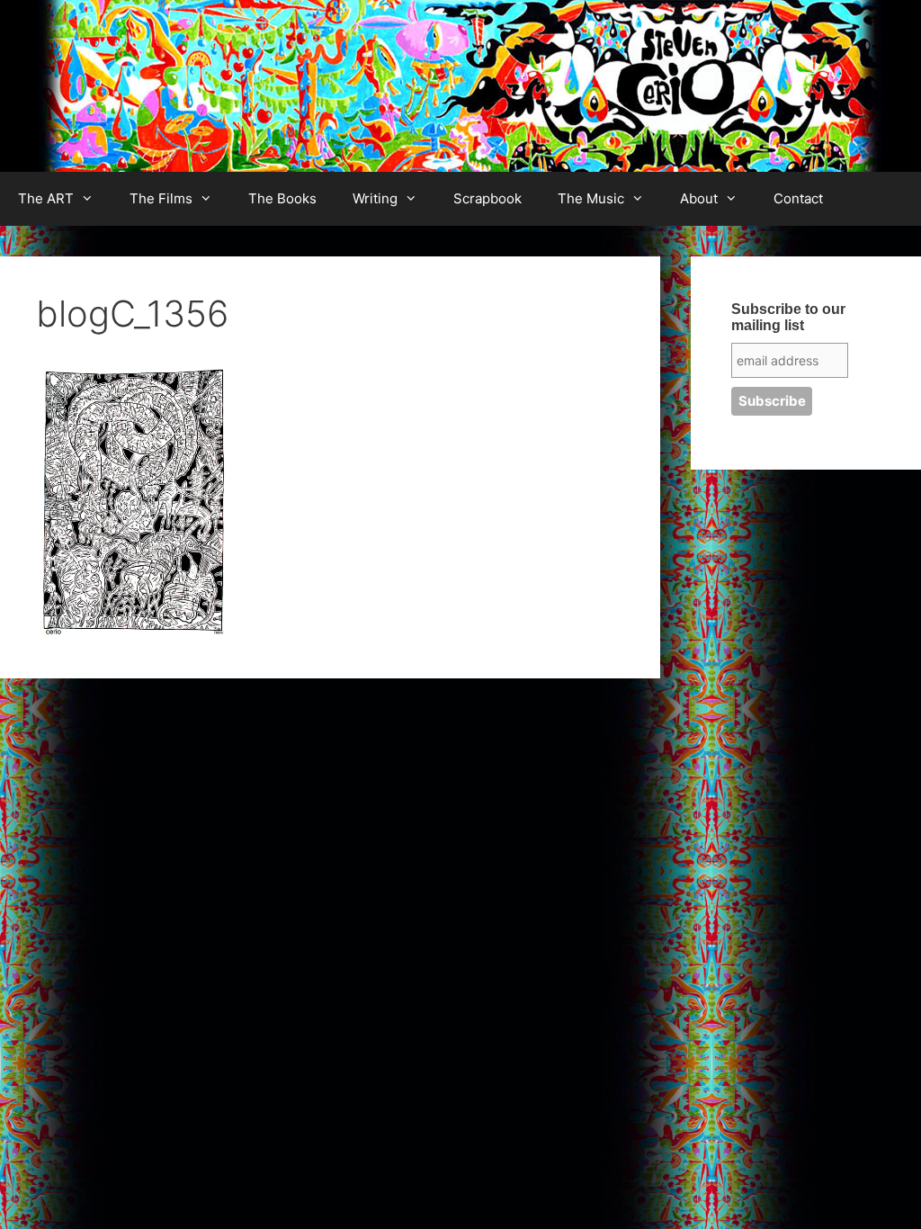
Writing (375, 198)
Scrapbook (487, 198)
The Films (161, 198)
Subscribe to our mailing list (788, 317)
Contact (798, 198)
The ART (46, 198)
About (699, 198)
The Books (282, 198)
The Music (591, 198)
